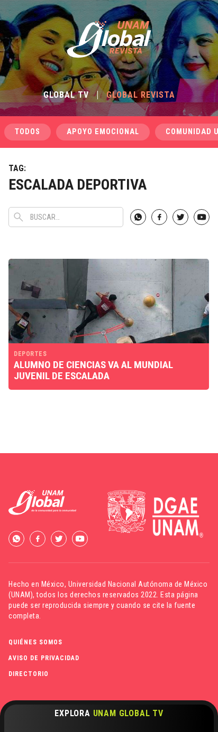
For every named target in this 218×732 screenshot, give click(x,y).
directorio (28, 674)
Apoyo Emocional (103, 131)
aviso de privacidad (43, 658)
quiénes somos (35, 642)
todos (27, 131)
